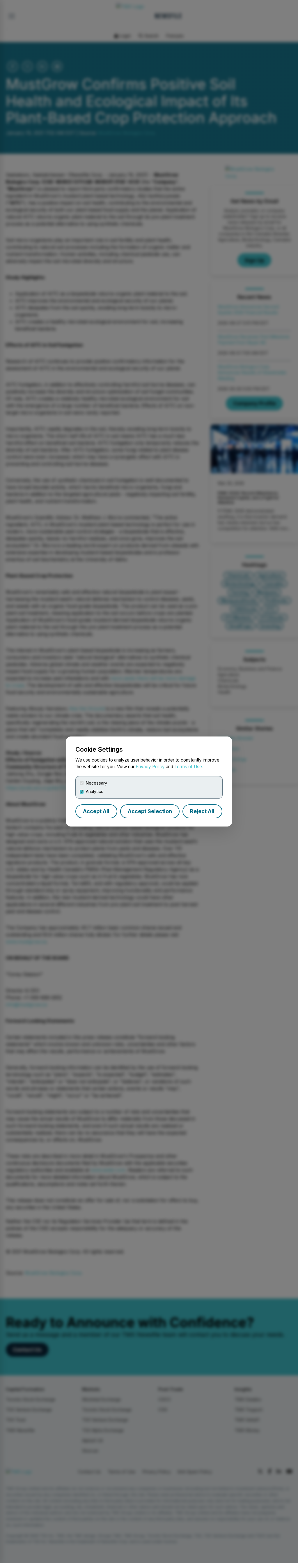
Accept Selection (150, 811)
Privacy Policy (150, 766)
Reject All (202, 811)
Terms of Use (188, 766)
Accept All (96, 811)
